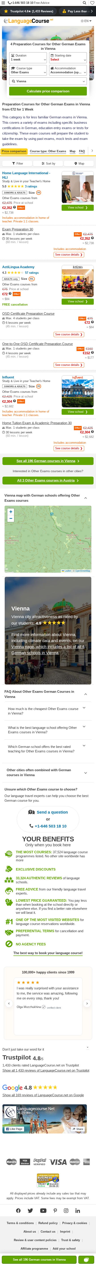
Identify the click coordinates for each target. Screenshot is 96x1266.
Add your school (64, 1248)
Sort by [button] (50, 163)
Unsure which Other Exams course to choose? (40, 789)
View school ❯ (78, 207)
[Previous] (4, 150)
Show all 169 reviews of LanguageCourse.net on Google (43, 1095)
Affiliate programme (34, 1248)
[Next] (92, 150)
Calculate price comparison (48, 91)
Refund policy (48, 1223)
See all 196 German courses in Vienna (46, 461)
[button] (3, 3)
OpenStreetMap (82, 570)
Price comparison (14, 151)
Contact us (48, 1231)
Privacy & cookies (74, 1223)
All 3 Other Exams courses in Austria (46, 480)
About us (29, 1231)
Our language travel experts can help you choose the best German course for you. (46, 798)
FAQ (82, 151)
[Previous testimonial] (9, 1003)
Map (72, 151)
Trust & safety (70, 1240)
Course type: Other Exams (48, 151)
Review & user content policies (35, 1240)
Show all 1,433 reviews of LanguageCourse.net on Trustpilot (45, 1070)
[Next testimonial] (87, 1003)
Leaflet (67, 570)
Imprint (65, 1231)
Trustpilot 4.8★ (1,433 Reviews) (31, 11)
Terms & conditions (20, 1223)
